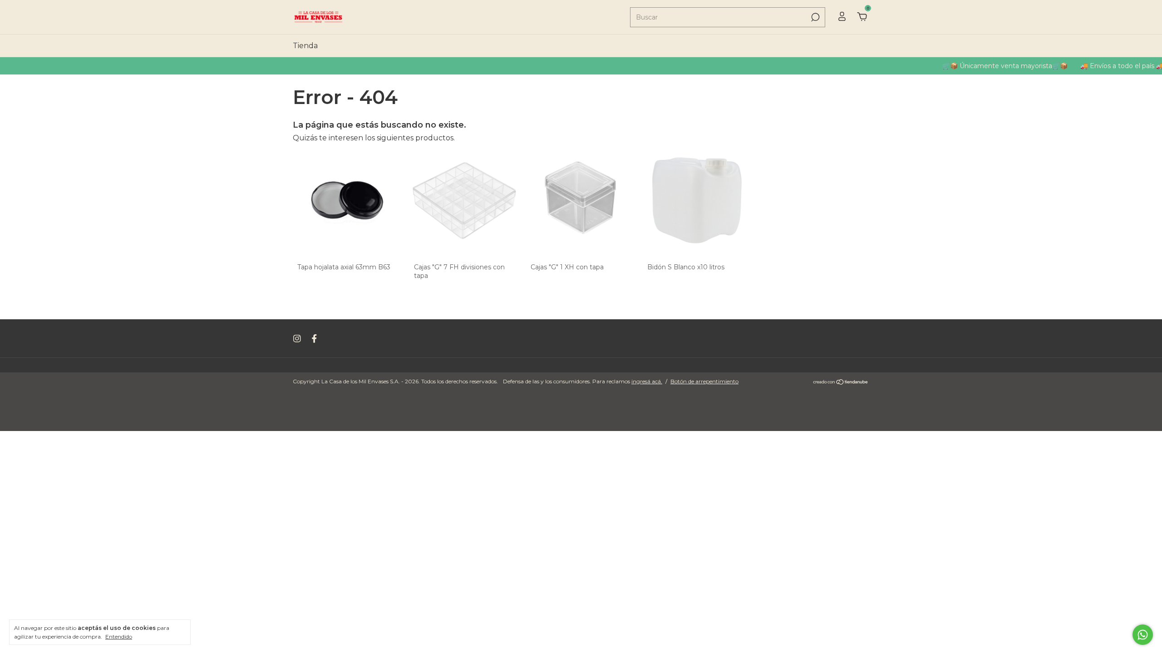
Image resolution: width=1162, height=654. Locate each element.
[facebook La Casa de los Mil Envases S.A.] (314, 338)
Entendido (118, 636)
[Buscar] (814, 17)
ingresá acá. (646, 381)
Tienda (305, 45)
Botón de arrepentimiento (704, 381)
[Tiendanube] (840, 382)
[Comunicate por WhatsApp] (1142, 634)
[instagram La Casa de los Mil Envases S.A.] (297, 338)
